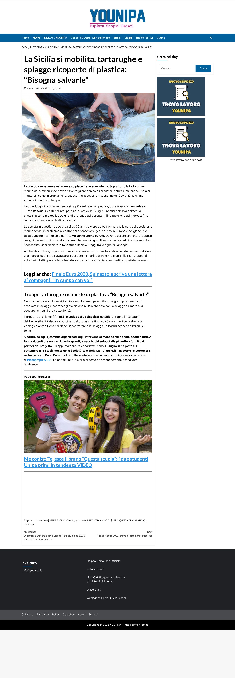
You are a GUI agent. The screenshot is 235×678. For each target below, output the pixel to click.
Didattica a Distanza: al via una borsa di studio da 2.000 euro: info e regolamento (54, 535)
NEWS (36, 37)
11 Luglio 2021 (54, 88)
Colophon (69, 614)
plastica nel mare (39, 520)
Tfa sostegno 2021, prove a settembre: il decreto (124, 533)
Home (25, 37)
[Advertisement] (117, 654)
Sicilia (117, 37)
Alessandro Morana (35, 88)
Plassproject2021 (39, 360)
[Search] (211, 38)
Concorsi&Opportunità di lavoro (90, 37)
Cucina (161, 37)
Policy (55, 614)
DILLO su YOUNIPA (55, 37)
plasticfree (80, 520)
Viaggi (128, 37)
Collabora (27, 614)
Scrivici (93, 614)
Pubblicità (43, 614)
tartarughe (29, 524)
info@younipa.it (32, 570)
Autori (81, 614)
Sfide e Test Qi (144, 37)
